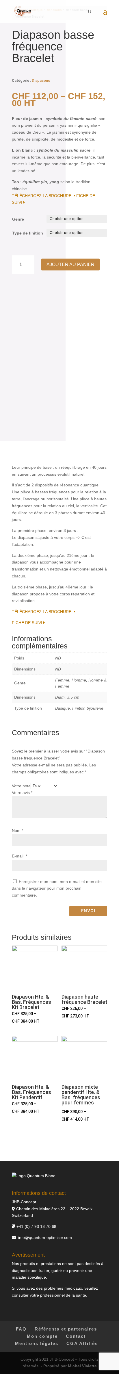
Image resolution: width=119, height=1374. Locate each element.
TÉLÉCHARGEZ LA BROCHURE (43, 195)
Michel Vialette (82, 1366)
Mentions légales (36, 1343)
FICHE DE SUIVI (27, 622)
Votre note (21, 786)
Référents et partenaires (66, 1328)
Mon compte (42, 1336)
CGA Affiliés (82, 1343)
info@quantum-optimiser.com (45, 1237)
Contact (76, 1336)
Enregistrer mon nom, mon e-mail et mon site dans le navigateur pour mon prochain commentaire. (57, 888)
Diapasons (41, 80)
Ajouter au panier (70, 264)
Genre (18, 219)
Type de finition (27, 233)
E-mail (19, 856)
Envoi (88, 910)
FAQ (21, 1328)
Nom (17, 830)
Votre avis (22, 792)
